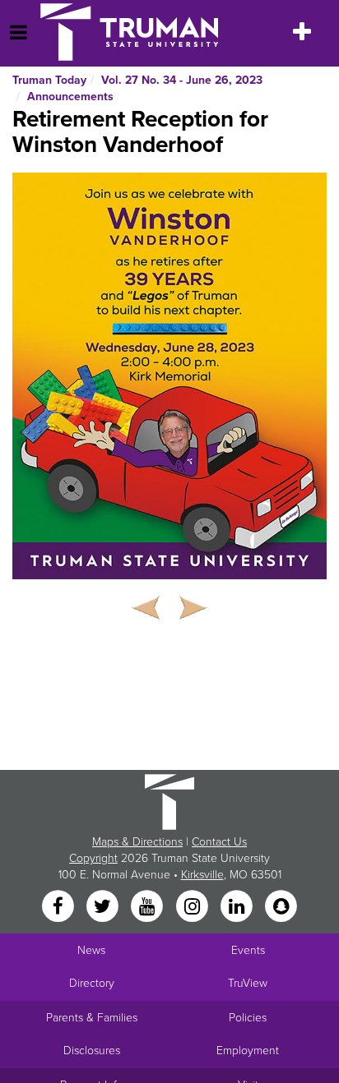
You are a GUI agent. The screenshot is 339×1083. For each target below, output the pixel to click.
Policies (248, 1018)
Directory (91, 983)
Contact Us (219, 842)
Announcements (70, 97)
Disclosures (91, 1051)
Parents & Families (91, 1018)
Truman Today (49, 80)
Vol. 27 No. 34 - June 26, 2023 (181, 80)
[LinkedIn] (238, 908)
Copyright (93, 858)
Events (248, 950)
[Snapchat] (281, 908)
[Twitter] (103, 908)
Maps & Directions (137, 842)
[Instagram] (193, 908)
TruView (247, 983)
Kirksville (202, 875)
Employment (247, 1051)
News (91, 950)
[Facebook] (59, 908)
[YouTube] (149, 908)
